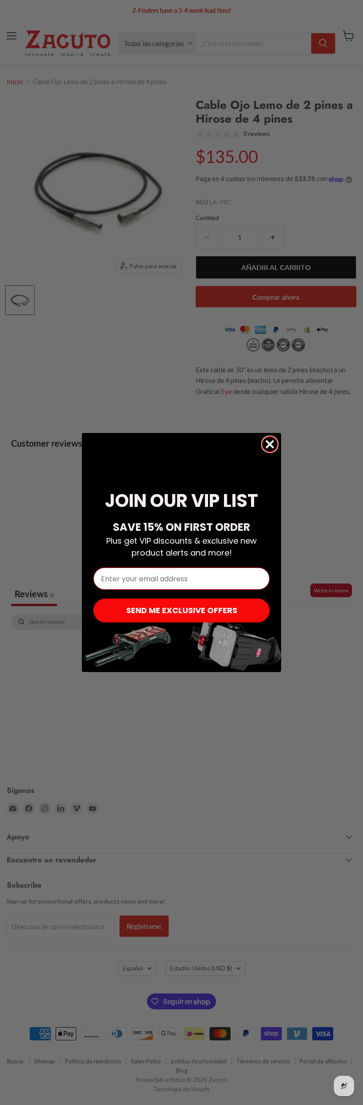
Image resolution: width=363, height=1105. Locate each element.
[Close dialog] (270, 444)
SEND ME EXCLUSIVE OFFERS (181, 610)
